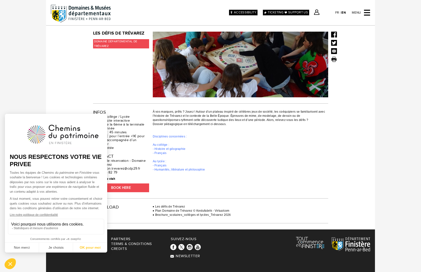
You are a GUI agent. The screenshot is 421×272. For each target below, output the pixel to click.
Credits (119, 249)
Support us (298, 12)
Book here (121, 188)
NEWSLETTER (188, 256)
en (343, 13)
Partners (121, 239)
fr (337, 13)
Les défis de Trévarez (170, 206)
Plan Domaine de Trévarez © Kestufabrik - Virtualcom (192, 210)
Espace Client (316, 12)
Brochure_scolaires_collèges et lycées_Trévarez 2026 (193, 215)
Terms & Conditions (131, 244)
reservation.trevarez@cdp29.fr (117, 169)
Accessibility (245, 12)
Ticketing (276, 12)
